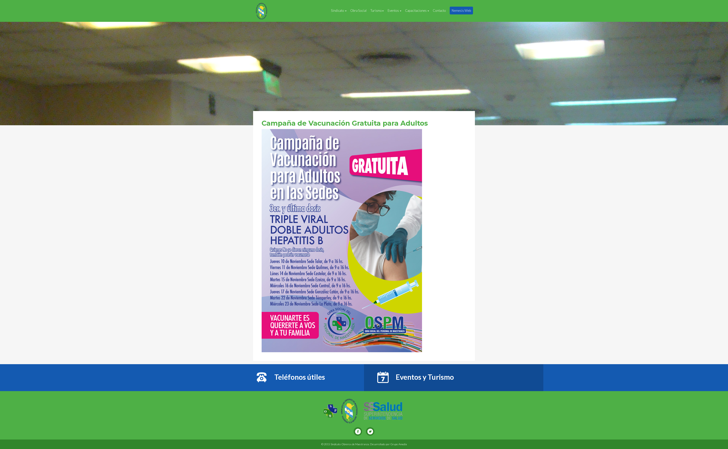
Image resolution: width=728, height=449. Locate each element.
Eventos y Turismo (424, 377)
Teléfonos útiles (299, 377)
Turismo (376, 11)
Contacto (439, 11)
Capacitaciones (416, 11)
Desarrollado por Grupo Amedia (388, 444)
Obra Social (358, 11)
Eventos (393, 11)
